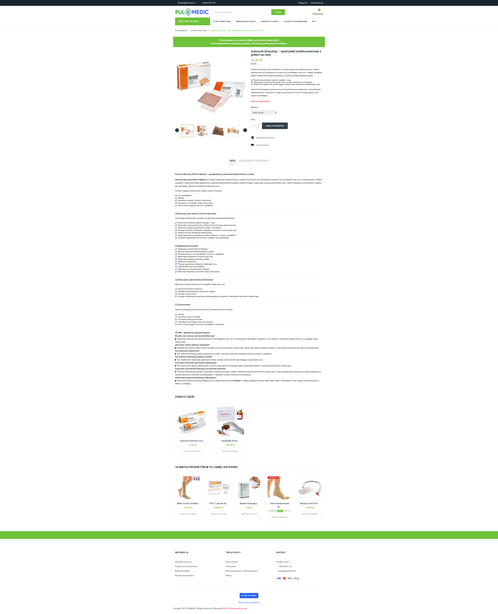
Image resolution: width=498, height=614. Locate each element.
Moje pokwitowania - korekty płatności (241, 571)
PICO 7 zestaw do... (218, 503)
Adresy (228, 575)
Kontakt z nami (282, 562)
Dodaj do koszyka (275, 126)
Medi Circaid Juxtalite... (188, 503)
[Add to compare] (188, 421)
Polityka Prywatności (184, 562)
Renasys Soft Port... (309, 503)
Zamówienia (231, 566)
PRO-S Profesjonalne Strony (234, 608)
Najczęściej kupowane (184, 575)
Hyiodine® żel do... (230, 441)
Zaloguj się (302, 3)
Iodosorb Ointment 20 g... (192, 441)
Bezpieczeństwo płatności (186, 566)
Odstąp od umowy (248, 595)
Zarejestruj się (315, 3)
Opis (232, 160)
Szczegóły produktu (254, 160)
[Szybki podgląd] (194, 421)
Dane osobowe (232, 562)
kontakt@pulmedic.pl (287, 571)
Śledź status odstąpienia (249, 602)
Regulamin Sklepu (182, 571)
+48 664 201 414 (285, 566)
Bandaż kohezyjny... (249, 503)
